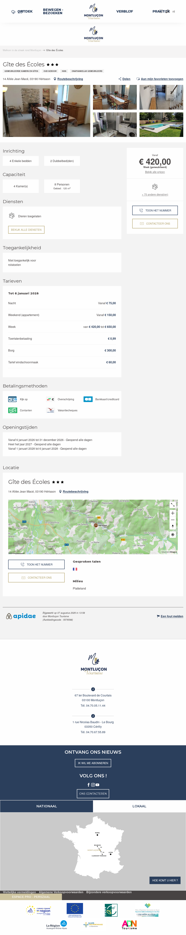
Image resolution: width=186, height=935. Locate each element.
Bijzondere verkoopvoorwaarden (109, 892)
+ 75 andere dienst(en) (155, 194)
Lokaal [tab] (139, 806)
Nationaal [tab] (46, 806)
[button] (167, 11)
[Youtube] (97, 785)
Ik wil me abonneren (93, 763)
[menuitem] (25, 11)
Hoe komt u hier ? (165, 880)
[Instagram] (93, 785)
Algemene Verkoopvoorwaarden (61, 892)
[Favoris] (161, 11)
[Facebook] (88, 785)
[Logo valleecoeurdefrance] (93, 663)
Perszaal (42, 896)
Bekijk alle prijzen (155, 172)
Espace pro (21, 896)
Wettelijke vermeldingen (19, 892)
